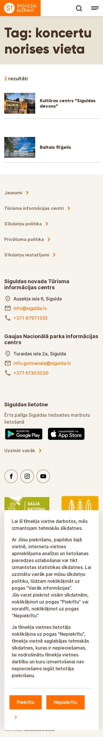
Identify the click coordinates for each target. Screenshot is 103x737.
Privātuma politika (24, 239)
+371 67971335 (30, 318)
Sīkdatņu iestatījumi (26, 255)
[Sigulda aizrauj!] (43, 8)
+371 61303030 (31, 373)
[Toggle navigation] (95, 8)
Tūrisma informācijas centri (34, 208)
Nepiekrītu (65, 702)
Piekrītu (25, 702)
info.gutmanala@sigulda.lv (42, 363)
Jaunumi (13, 192)
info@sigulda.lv (30, 308)
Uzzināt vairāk (19, 450)
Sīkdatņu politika (23, 223)
